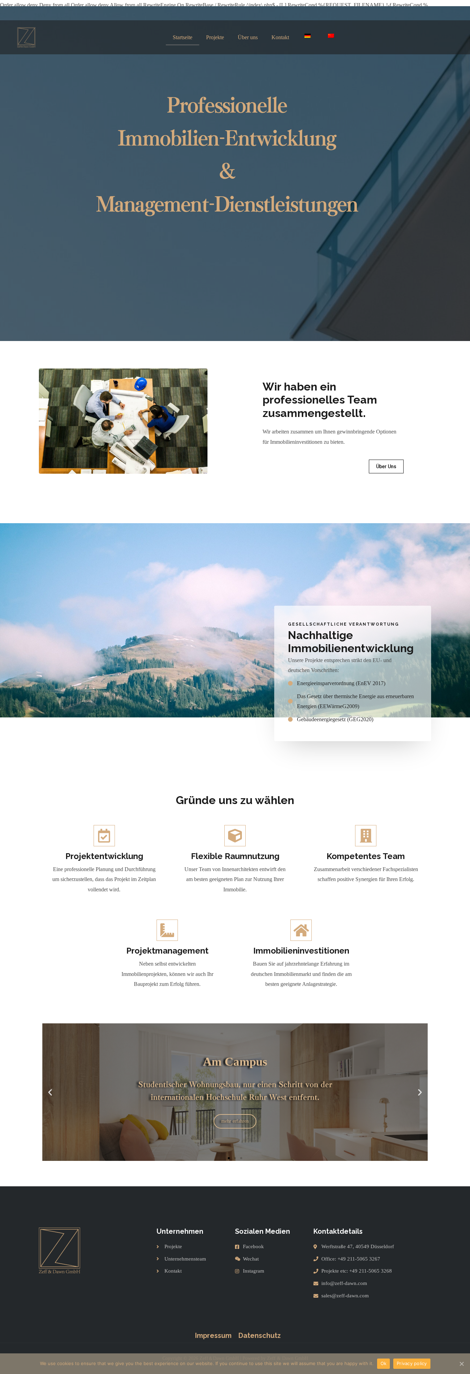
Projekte (215, 37)
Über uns (248, 37)
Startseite (182, 37)
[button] (386, 466)
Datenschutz (259, 1335)
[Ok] (461, 1363)
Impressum (213, 1335)
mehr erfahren (235, 1114)
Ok (384, 1363)
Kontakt (280, 37)
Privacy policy (412, 1363)
